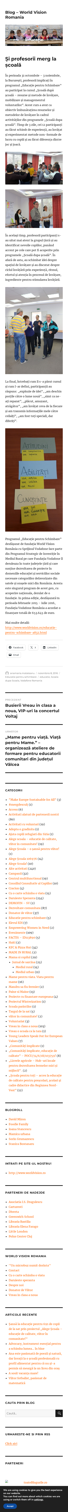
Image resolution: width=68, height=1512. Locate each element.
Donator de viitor (20, 913)
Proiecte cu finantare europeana (31, 996)
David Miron (17, 1119)
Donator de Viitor (21, 1290)
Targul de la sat (19, 1011)
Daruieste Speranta (22, 898)
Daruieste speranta (22, 1280)
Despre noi (16, 1285)
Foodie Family (18, 1124)
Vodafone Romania (31, 680)
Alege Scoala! (18, 863)
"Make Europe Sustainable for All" (32, 799)
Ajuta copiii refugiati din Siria (29, 834)
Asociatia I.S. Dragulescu (25, 1202)
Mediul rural (24, 967)
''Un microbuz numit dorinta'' (30, 1265)
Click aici (11, 1443)
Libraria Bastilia (20, 1221)
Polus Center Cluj (20, 1236)
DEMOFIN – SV (19, 903)
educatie (45, 676)
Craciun (14, 888)
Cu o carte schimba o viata (27, 893)
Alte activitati (18, 868)
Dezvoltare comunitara (24, 908)
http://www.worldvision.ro (27, 1173)
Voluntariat (17, 1021)
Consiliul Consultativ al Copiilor (30, 883)
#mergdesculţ (18, 804)
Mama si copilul (19, 957)
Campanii (15, 873)
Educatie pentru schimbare (21, 676)
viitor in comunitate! (23, 1016)
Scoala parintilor (20, 1006)
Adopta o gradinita (22, 829)
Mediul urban (25, 972)
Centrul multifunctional (25, 878)
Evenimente (17, 932)
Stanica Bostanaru (21, 1144)
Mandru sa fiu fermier (24, 987)
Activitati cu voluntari (24, 824)
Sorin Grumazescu (21, 1139)
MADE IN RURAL (20, 952)
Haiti (12, 942)
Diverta (14, 1212)
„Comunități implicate (24, 1046)
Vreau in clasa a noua (23, 1026)
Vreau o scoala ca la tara (25, 1031)
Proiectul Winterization (25, 1001)
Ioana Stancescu (20, 1129)
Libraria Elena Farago (23, 1226)
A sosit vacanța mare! (23, 1373)
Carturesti (15, 1207)
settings (38, 1499)
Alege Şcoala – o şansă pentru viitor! (34, 849)
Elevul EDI (16, 923)
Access (13, 809)
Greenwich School (21, 1216)
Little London (18, 1231)
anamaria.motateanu (22, 673)
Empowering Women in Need (29, 927)
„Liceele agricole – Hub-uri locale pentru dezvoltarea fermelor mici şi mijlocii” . (33, 1065)
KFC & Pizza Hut (20, 947)
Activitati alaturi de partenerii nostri (34, 814)
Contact (14, 1270)
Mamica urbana (19, 1134)
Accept (10, 1506)
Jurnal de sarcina (23, 962)
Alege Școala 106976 (23, 858)
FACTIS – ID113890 (22, 937)
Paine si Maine (19, 991)
